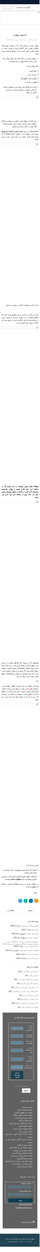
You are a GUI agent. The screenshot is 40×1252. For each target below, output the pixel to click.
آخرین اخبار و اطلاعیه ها (29, 971)
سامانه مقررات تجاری (25, 1166)
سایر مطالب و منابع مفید (29, 999)
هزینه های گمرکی (32, 934)
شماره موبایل (26, 1183)
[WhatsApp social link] (18, 2)
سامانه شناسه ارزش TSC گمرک (21, 1148)
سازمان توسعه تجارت (25, 1110)
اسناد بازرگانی (33, 975)
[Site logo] (23, 7)
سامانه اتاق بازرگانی (25, 1120)
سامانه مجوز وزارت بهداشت (23, 1150)
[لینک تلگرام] (16, 2)
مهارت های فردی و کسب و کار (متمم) (19, 1161)
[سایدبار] (37, 1249)
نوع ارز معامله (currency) (29, 1028)
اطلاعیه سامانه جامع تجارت (28, 950)
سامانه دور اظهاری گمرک (23, 1112)
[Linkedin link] (21, 2)
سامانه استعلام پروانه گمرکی (22, 1153)
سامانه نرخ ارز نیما (26, 1131)
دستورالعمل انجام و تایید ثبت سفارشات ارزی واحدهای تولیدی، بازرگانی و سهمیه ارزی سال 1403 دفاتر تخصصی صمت (20, 944)
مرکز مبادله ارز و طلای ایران (22, 1164)
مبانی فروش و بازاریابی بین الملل (26, 1003)
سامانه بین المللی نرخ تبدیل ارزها (21, 1123)
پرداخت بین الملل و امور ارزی (27, 979)
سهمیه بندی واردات (31, 954)
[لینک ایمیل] (24, 2)
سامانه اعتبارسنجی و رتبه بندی (22, 1156)
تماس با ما (29, 1241)
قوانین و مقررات (12, 1241)
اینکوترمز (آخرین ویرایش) (29, 926)
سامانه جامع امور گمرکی (24, 1118)
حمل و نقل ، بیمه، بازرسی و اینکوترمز (25, 991)
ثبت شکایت (22, 1241)
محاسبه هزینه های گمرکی (17, 1075)
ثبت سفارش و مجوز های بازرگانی (26, 987)
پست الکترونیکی (25, 1191)
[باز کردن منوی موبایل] (37, 7)
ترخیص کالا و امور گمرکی (29, 983)
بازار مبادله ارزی (32, 958)
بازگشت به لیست (20, 910)
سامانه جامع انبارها (26, 1126)
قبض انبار (35, 930)
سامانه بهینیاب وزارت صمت (23, 1129)
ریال (28, 1050)
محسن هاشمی (31, 40)
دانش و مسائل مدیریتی (20, 30)
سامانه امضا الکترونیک (25, 1158)
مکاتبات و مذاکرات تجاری (29, 1007)
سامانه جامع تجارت (27, 1107)
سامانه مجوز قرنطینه (25, 1145)
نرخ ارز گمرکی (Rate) (30, 1059)
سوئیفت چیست (32, 938)
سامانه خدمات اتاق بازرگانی (23, 1115)
